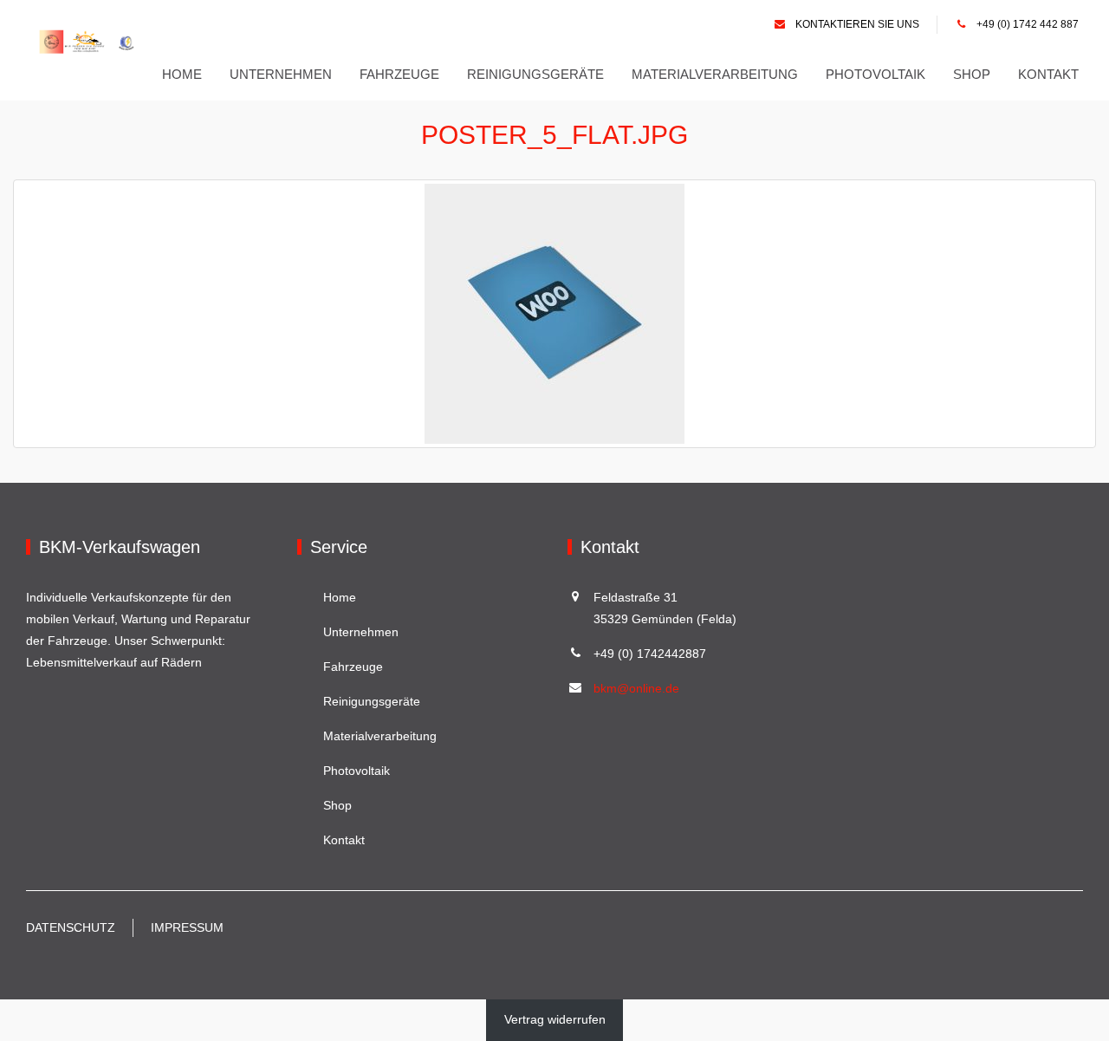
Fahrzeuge (399, 74)
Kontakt (1048, 74)
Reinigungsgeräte (535, 74)
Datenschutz (70, 927)
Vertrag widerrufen (555, 1019)
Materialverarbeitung (715, 74)
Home (182, 74)
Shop (971, 74)
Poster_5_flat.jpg (554, 134)
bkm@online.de (636, 688)
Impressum (187, 927)
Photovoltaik (875, 74)
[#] (89, 42)
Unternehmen (281, 74)
